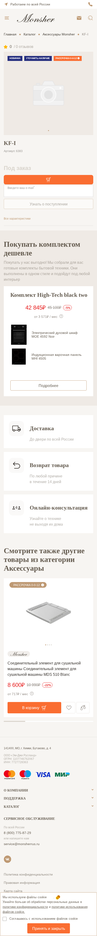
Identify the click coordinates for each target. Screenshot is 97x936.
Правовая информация (22, 883)
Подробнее (48, 386)
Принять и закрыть (48, 929)
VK (7, 859)
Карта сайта (13, 891)
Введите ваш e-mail (21, 188)
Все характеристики (17, 218)
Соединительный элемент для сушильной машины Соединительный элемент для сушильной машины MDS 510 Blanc (44, 668)
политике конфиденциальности (25, 907)
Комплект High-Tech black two (48, 295)
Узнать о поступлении (49, 204)
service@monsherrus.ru (22, 844)
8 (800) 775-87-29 (17, 833)
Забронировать (48, 179)
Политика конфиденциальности (28, 874)
